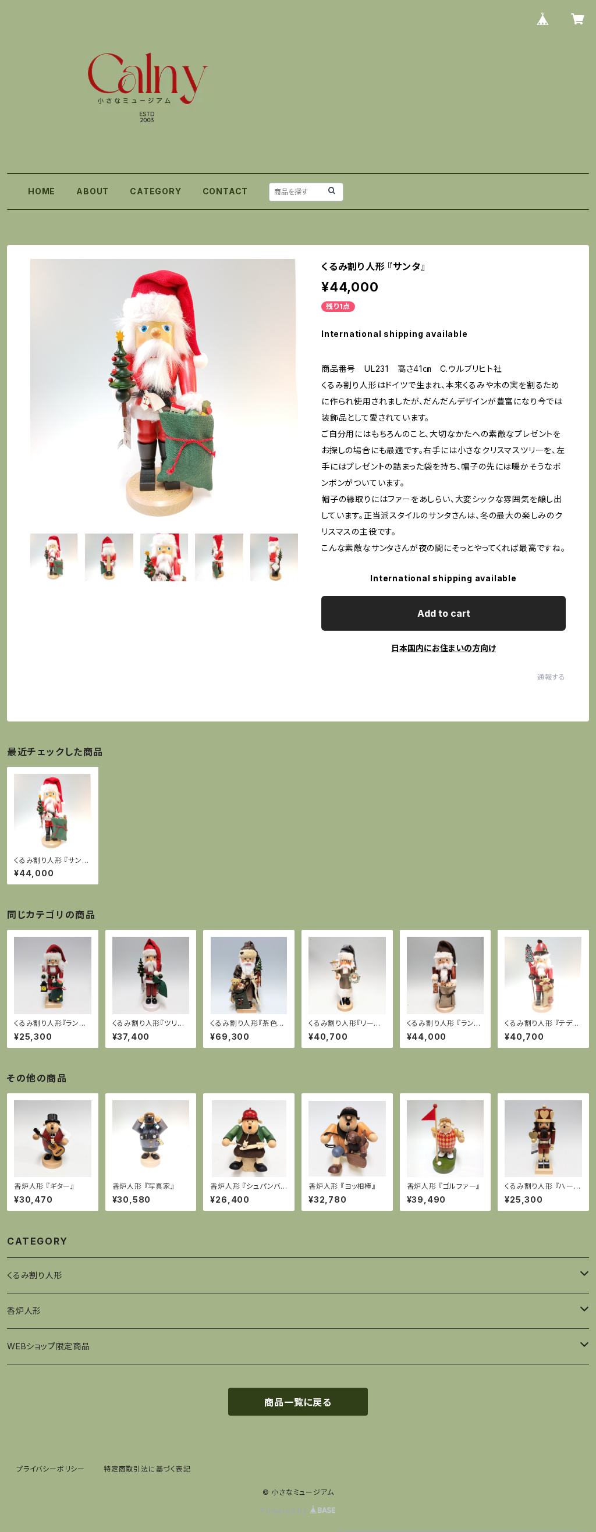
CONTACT (226, 191)
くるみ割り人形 (35, 1275)
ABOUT (92, 191)
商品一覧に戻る (298, 1402)
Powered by (285, 1510)
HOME (41, 191)
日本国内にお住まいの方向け (443, 648)
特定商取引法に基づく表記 (147, 1469)
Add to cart (443, 613)
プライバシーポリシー (50, 1469)
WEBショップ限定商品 (48, 1346)
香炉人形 (24, 1311)
